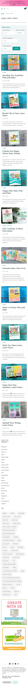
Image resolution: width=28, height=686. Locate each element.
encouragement (6, 537)
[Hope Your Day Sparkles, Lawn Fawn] (14, 372)
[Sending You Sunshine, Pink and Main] (14, 62)
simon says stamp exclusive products (11, 578)
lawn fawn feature (20, 554)
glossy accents (6, 544)
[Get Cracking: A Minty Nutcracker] (14, 215)
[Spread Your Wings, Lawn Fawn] (14, 410)
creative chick (4, 465)
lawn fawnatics (14, 550)
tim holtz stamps (6, 591)
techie (3, 493)
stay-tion (18, 584)
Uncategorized (5, 501)
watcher (3, 503)
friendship (15, 537)
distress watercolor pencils (9, 530)
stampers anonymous (8, 584)
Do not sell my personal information (11, 677)
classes (3, 460)
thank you (5, 588)
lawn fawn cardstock (7, 554)
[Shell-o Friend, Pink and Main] (14, 294)
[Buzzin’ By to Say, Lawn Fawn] (14, 100)
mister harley (4, 483)
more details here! (18, 3)
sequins (22, 571)
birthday (4, 513)
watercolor (16, 591)
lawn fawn (5, 550)
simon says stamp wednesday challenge (12, 581)
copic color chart (6, 516)
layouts (3, 480)
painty (3, 488)
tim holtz (13, 588)
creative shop (4, 467)
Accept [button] (15, 682)
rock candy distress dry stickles (10, 571)
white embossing (6, 595)
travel (2, 498)
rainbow (14, 567)
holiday (12, 547)
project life (4, 491)
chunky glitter (21, 513)
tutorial (9, 225)
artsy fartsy (4, 449)
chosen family (4, 457)
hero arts (5, 547)
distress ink (5, 520)
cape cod (3, 452)
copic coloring (17, 516)
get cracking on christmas (8, 540)
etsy (2, 472)
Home (2, 13)
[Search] (4, 8)
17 (7, 440)
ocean (13, 561)
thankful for (4, 496)
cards (4, 72)
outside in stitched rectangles (9, 564)
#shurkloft (4, 447)
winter (15, 595)
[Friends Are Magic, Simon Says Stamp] (14, 138)
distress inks (14, 520)
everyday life (4, 475)
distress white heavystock (8, 533)
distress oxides (16, 523)
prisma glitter (6, 567)
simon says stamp (7, 574)
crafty (2, 462)
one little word (5, 485)
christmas (12, 513)
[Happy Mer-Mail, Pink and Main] (14, 178)
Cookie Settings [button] (6, 682)
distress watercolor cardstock (9, 527)
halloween (15, 544)
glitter (19, 540)
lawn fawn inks (16, 557)
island (2, 478)
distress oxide (6, 523)
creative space (5, 470)
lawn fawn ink (6, 557)
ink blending (20, 547)
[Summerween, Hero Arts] (14, 255)
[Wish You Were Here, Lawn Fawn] (14, 332)
